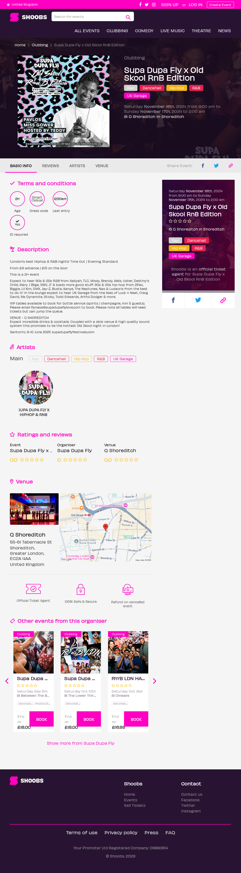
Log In (195, 4)
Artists (77, 165)
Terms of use (81, 832)
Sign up (169, 4)
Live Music (173, 30)
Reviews (50, 165)
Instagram (191, 811)
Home (20, 45)
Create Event (220, 5)
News (224, 30)
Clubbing (117, 30)
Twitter (188, 805)
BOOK (41, 719)
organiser (94, 620)
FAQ (170, 832)
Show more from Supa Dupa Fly (80, 742)
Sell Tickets (134, 805)
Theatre (201, 30)
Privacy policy (120, 832)
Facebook (190, 800)
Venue (102, 165)
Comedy (144, 30)
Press (151, 832)
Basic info (21, 165)
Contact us (191, 794)
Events (130, 800)
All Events (87, 30)
